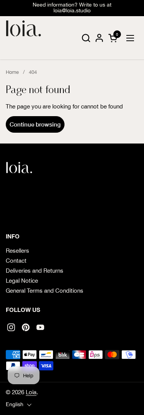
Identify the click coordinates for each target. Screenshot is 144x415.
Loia (31, 392)
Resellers (17, 250)
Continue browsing (35, 124)
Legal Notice (22, 280)
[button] (86, 38)
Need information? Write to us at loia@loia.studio (72, 7)
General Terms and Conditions (44, 290)
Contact (16, 260)
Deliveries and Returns (34, 270)
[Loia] (24, 38)
